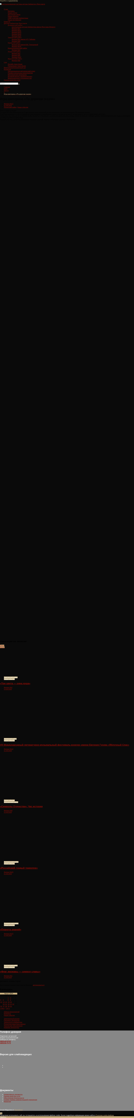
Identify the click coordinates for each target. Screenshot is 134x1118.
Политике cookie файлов (105, 1115)
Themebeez (18, 1110)
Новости (7, 22)
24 (13, 1004)
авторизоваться (38, 985)
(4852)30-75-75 (5, 1043)
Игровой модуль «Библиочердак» (20, 76)
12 (1, 1002)
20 (4, 1004)
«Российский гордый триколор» (19, 868)
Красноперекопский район (17, 48)
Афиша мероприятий (11, 1012)
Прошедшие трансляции (17, 66)
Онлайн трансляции (15, 64)
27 (4, 1006)
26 (1, 1006)
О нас (6, 9)
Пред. (2, 645)
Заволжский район (11, 677)
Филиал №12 (16, 57)
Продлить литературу (12, 1020)
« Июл (2, 1008)
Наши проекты (13, 16)
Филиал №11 (16, 30)
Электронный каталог (12, 1019)
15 (9, 1002)
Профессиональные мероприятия (20, 73)
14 (6, 1002)
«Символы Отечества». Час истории (21, 806)
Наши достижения (14, 20)
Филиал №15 (16, 36)
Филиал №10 (16, 46)
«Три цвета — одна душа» (15, 683)
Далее (2, 647)
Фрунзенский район (11, 802)
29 (9, 1006)
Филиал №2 (16, 53)
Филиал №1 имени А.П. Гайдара (23, 39)
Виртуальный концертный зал (15, 68)
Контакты (11, 11)
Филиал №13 (16, 32)
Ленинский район (10, 107)
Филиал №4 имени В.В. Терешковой (25, 45)
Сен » (8, 1008)
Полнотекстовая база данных (15, 1024)
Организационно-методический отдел (21, 71)
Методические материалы (17, 75)
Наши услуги (12, 13)
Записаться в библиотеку (13, 1022)
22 (9, 1004)
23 (11, 1004)
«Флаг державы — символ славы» (20, 971)
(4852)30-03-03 (5, 1041)
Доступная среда (14, 14)
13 (4, 1002)
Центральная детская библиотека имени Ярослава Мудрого (33, 27)
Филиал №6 (16, 60)
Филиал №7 (16, 29)
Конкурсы (7, 1013)
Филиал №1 (8, 687)
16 (11, 1002)
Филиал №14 (16, 34)
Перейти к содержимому (9, 1)
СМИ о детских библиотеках (18, 18)
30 (11, 1006)
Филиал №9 (16, 41)
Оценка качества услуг (12, 80)
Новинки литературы (11, 1027)
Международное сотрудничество (20, 78)
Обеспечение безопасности (14, 1098)
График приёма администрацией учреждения (20, 1100)
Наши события (22, 107)
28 (6, 1006)
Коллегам (7, 69)
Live (5, 62)
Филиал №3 (16, 50)
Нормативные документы (13, 1094)
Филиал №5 (16, 55)
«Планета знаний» (10, 929)
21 (6, 1004)
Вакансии (7, 1101)
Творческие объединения (13, 1026)
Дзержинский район (11, 862)
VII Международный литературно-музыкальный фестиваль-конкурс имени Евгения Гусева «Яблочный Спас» (64, 744)
